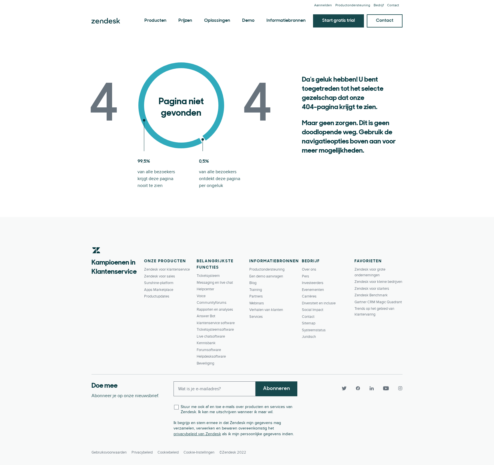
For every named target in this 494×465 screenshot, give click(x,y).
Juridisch (309, 336)
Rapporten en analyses (215, 309)
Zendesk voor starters (371, 288)
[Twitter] (344, 388)
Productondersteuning (352, 5)
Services (256, 316)
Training (255, 289)
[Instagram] (398, 388)
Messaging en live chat (215, 282)
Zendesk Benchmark (371, 295)
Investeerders (312, 283)
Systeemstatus (314, 330)
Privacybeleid (142, 452)
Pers (305, 276)
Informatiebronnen (286, 20)
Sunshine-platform (159, 283)
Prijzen (185, 20)
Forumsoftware (209, 350)
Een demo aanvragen (266, 276)
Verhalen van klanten (266, 310)
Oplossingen (217, 20)
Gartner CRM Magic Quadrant (378, 302)
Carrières (309, 296)
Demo (248, 20)
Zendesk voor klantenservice (167, 269)
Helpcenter (205, 289)
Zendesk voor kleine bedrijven (378, 281)
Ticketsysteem (208, 275)
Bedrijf (379, 5)
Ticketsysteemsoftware (215, 329)
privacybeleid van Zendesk (197, 433)
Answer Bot (206, 316)
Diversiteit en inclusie (319, 303)
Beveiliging (205, 363)
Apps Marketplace (158, 289)
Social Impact (312, 310)
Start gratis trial (338, 20)
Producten (155, 20)
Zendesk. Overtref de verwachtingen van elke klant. (105, 21)
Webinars (256, 303)
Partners (256, 296)
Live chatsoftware (211, 336)
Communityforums (211, 302)
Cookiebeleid (168, 452)
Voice (201, 296)
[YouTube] (386, 388)
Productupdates (156, 296)
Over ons (309, 269)
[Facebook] (358, 388)
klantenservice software (216, 323)
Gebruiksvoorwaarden (109, 452)
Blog (252, 283)
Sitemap (308, 323)
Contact (393, 5)
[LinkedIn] (372, 388)
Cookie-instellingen (199, 452)
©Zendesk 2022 (232, 452)
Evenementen (313, 289)
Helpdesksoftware (211, 356)
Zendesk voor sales (159, 276)
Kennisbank (206, 343)
